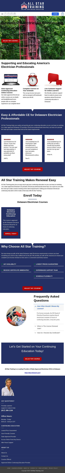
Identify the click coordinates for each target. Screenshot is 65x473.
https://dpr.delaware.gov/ (32, 373)
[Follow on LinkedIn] (14, 14)
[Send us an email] (11, 14)
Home (8, 468)
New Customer (43, 468)
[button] (2, 14)
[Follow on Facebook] (5, 14)
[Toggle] (35, 306)
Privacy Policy (53, 468)
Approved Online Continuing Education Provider (15, 462)
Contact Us (4, 456)
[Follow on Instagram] (8, 14)
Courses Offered (6, 459)
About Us (4, 452)
